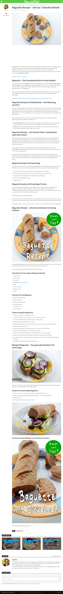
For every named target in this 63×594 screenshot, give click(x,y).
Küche (26, 5)
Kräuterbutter (16, 393)
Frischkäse (24, 393)
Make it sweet (31, 400)
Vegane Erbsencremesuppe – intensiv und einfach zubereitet (31, 544)
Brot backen (15, 5)
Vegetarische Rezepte (44, 5)
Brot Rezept (21, 5)
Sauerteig (42, 168)
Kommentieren (6, 15)
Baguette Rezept (19, 531)
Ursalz (19, 306)
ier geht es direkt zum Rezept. (20, 76)
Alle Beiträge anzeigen (56, 556)
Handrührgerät (24, 282)
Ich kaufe (50, 141)
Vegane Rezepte (35, 5)
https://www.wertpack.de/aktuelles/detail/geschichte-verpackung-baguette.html (33, 98)
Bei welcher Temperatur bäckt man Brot (26, 204)
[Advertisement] (36, 55)
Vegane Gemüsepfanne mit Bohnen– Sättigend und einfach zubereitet (52, 544)
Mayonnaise (44, 393)
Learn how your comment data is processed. (30, 583)
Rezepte (29, 5)
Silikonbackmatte (17, 287)
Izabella (6, 10)
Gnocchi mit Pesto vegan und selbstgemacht (11, 544)
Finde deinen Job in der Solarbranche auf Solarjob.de (31, 592)
